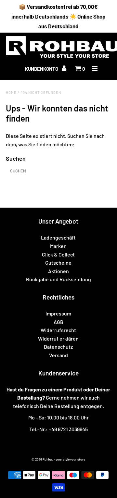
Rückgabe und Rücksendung (58, 279)
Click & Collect (58, 254)
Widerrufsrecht (58, 330)
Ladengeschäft (58, 237)
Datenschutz (58, 347)
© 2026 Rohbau (42, 459)
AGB (58, 322)
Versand (58, 355)
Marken (58, 246)
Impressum (58, 313)
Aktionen (58, 271)
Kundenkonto (42, 69)
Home (11, 92)
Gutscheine (58, 262)
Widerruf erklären (58, 338)
